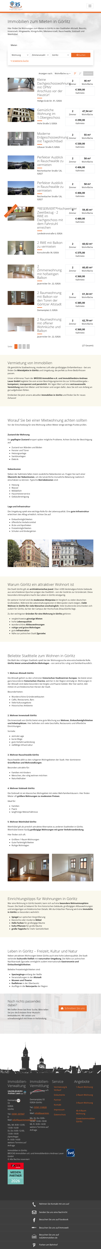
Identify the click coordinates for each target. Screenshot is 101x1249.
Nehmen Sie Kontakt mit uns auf (54, 1203)
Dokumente (59, 1095)
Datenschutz (60, 1114)
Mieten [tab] (14, 45)
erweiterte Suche (20, 60)
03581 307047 (18, 1114)
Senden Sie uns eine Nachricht (53, 1212)
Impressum (59, 1109)
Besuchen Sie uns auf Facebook (53, 1219)
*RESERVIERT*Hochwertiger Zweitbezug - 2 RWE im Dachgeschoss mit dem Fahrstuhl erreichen (57, 218)
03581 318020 (40, 1107)
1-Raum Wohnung (84, 1087)
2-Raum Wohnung (84, 1095)
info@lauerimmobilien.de (24, 1120)
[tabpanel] (50, 57)
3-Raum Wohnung (84, 1102)
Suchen (81, 55)
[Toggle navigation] (89, 5)
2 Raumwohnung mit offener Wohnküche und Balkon (49, 325)
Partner (57, 1099)
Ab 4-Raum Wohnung (81, 1112)
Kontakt (57, 1104)
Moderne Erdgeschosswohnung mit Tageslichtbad (52, 137)
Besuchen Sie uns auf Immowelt (54, 1227)
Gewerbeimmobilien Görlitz (85, 1120)
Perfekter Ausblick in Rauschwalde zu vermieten (50, 161)
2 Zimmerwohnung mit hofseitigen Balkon (49, 272)
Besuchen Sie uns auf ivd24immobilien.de (49, 1236)
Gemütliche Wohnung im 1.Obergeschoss (48, 114)
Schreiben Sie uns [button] (74, 1008)
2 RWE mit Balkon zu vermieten (49, 245)
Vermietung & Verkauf (60, 1088)
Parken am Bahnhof (48, 1244)
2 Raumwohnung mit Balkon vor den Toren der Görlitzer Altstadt (49, 298)
